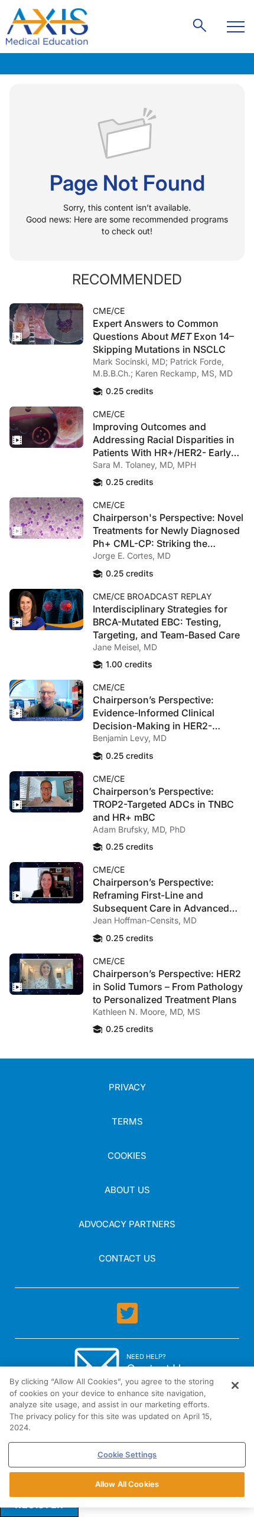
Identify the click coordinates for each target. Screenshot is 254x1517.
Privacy (127, 1087)
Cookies (127, 1155)
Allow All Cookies (127, 1484)
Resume (46, 324)
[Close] (235, 1385)
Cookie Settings (127, 1454)
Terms (127, 1121)
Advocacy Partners (127, 1224)
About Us (127, 1189)
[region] (127, 1437)
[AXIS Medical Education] (47, 26)
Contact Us (127, 1258)
